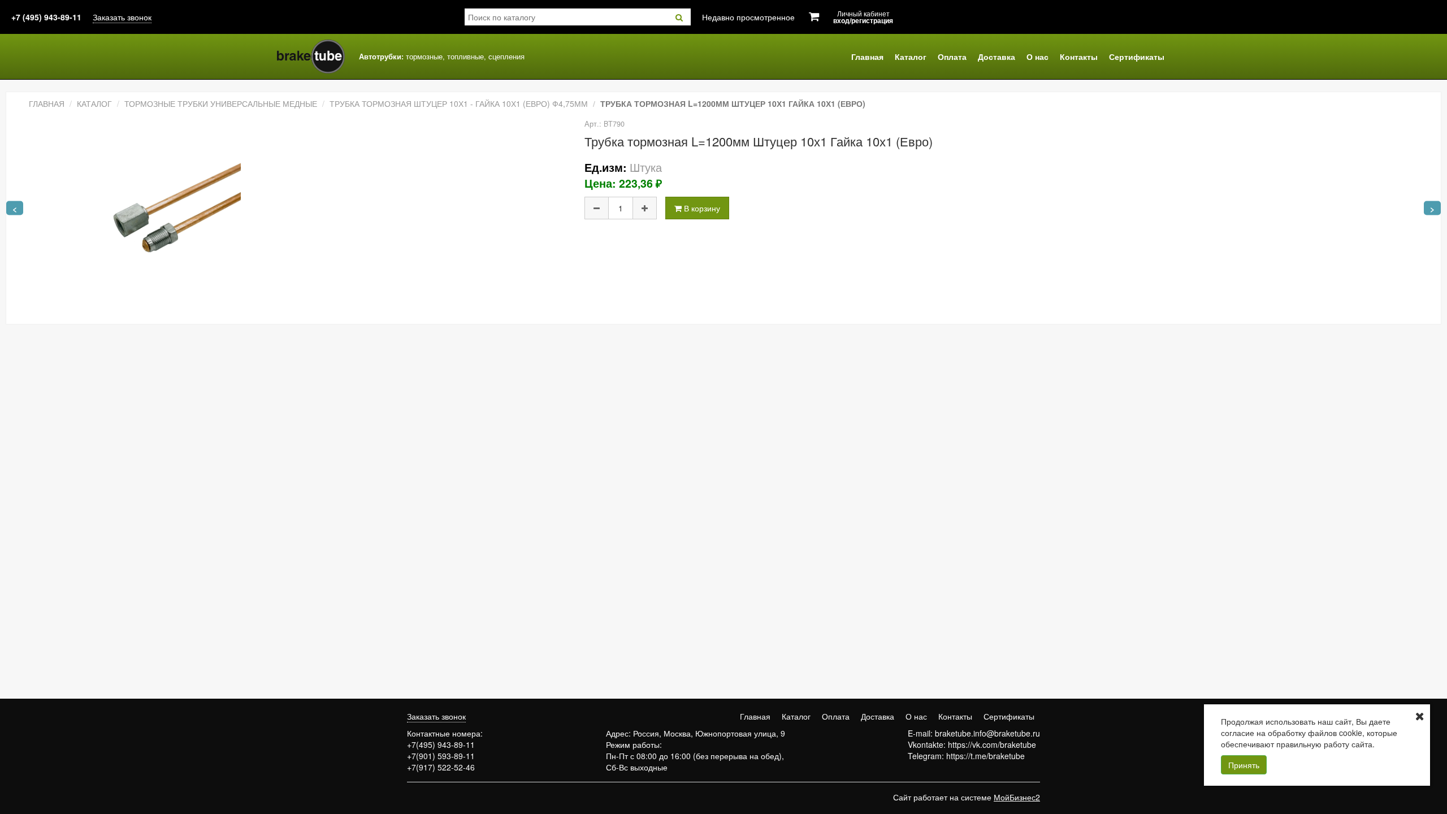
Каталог (910, 56)
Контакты (1079, 56)
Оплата (952, 56)
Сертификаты (1136, 56)
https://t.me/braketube (985, 755)
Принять (1243, 764)
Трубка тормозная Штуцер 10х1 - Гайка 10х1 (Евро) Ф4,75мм (459, 103)
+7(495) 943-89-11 (441, 744)
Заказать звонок (122, 17)
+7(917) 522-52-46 (441, 767)
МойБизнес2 (1017, 797)
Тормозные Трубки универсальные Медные (220, 103)
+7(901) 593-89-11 (441, 755)
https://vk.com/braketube (992, 744)
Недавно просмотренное (748, 17)
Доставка (996, 56)
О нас (1037, 56)
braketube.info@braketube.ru (987, 733)
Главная (867, 56)
